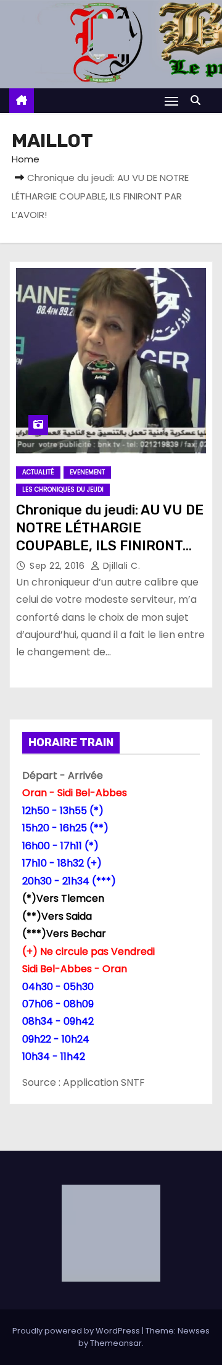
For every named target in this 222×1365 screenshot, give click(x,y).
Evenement (87, 472)
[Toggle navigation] (171, 101)
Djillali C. (120, 566)
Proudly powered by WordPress (77, 1331)
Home (25, 159)
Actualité (38, 472)
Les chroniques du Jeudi (63, 489)
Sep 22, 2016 (59, 566)
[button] (198, 100)
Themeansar (116, 1343)
